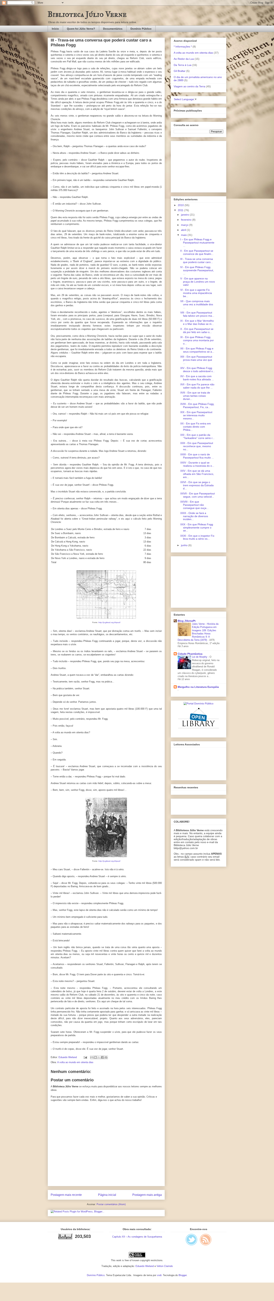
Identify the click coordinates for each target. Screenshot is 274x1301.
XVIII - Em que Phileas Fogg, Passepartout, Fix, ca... (197, 405)
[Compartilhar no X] (99, 1057)
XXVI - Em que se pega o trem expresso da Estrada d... (197, 485)
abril (184, 229)
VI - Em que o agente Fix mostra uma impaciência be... (196, 293)
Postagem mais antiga (147, 1194)
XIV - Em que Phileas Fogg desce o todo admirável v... (197, 370)
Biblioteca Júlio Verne (87, 14)
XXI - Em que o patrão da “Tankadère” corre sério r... (197, 436)
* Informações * (183, 46)
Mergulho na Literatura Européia (198, 686)
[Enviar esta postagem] (85, 1057)
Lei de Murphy (200, 656)
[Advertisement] (197, 165)
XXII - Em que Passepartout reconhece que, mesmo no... (196, 446)
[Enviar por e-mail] (92, 1057)
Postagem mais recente (66, 1194)
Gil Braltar (179, 70)
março (185, 224)
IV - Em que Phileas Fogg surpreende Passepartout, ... (197, 270)
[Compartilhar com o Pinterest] (106, 1057)
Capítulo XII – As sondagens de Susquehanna (137, 1236)
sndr (159, 1275)
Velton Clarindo (165, 1266)
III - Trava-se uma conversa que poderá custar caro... (196, 260)
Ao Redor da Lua (184, 58)
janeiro (185, 214)
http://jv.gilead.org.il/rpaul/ (109, 622)
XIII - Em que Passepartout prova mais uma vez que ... (196, 359)
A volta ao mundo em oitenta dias (75, 1062)
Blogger (183, 1275)
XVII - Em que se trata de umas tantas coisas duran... (195, 395)
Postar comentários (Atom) (111, 1204)
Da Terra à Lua (182, 64)
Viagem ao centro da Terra (189, 86)
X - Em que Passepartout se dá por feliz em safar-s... (196, 330)
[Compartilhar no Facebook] (102, 1057)
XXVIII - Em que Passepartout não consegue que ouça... (194, 504)
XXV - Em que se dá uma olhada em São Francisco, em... (197, 474)
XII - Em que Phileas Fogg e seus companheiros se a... (197, 350)
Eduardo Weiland (145, 1266)
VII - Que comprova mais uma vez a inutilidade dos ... (196, 304)
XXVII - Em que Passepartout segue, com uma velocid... (197, 495)
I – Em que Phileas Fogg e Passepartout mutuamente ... (197, 242)
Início (55, 28)
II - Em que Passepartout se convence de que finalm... (196, 252)
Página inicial (107, 1194)
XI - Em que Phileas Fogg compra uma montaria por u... (197, 340)
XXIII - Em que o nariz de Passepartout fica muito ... (197, 456)
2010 (181, 205)
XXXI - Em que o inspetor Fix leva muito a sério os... (197, 537)
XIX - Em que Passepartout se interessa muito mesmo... (196, 415)
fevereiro (186, 219)
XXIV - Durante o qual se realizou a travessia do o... (197, 464)
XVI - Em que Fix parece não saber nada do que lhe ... (197, 386)
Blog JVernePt (187, 620)
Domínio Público (141, 28)
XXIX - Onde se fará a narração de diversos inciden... (194, 516)
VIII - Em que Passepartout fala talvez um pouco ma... (197, 314)
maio (184, 234)
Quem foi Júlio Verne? (81, 28)
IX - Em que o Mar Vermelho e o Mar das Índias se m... (197, 322)
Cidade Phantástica (190, 653)
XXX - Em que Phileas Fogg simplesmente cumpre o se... (196, 527)
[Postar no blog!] (95, 1057)
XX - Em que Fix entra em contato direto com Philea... (195, 426)
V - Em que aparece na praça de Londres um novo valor (197, 281)
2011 (181, 210)
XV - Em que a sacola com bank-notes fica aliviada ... (197, 378)
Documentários (112, 28)
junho (184, 545)
